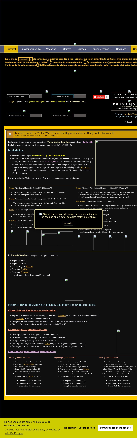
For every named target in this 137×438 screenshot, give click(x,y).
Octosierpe (86, 167)
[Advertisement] (75, 81)
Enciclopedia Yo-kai (31, 49)
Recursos (121, 49)
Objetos (67, 49)
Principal (11, 49)
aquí (12, 101)
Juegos (82, 49)
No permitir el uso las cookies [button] (79, 428)
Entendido (68, 223)
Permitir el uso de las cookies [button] (115, 428)
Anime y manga (101, 49)
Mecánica (51, 49)
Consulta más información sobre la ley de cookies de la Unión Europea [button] (32, 431)
